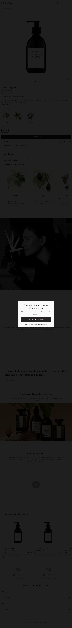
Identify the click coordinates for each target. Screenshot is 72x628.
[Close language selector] (51, 303)
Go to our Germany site (36, 319)
